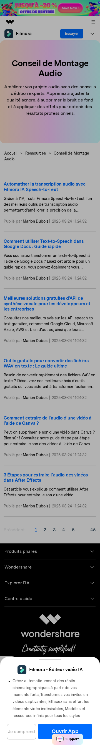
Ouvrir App (65, 731)
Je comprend (21, 731)
